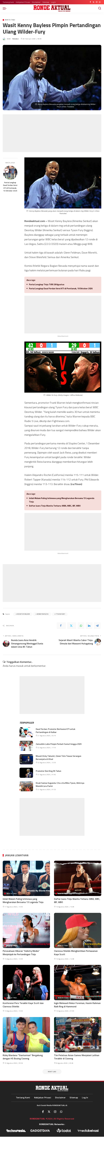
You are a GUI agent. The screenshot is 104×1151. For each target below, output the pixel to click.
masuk (19, 666)
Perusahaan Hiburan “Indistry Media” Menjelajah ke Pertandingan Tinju (21, 952)
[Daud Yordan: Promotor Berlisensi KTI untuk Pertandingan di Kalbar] (26, 732)
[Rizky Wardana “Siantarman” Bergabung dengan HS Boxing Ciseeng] (26, 1034)
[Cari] (99, 8)
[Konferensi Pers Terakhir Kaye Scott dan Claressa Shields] (26, 982)
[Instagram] (96, 2)
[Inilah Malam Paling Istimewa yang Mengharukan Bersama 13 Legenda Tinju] (26, 878)
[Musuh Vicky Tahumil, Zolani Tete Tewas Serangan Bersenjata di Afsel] (26, 759)
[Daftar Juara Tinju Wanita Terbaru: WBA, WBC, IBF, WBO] (77, 878)
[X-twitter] (49, 1111)
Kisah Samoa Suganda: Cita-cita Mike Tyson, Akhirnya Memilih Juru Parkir (60, 784)
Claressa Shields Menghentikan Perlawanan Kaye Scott (76, 952)
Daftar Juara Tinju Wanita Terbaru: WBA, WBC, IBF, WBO (55, 505)
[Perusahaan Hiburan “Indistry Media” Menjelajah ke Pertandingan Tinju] (26, 930)
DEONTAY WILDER (23, 614)
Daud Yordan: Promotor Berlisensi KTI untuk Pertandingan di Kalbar (55, 731)
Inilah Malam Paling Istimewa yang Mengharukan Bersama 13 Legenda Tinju (61, 500)
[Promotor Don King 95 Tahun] (26, 773)
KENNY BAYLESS (43, 614)
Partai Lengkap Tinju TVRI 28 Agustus (46, 284)
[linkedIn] (89, 625)
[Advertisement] (52, 133)
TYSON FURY (60, 614)
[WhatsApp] (99, 2)
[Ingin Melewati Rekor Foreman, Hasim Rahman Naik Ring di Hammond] (77, 982)
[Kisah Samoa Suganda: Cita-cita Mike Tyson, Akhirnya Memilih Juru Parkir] (26, 786)
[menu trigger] (5, 8)
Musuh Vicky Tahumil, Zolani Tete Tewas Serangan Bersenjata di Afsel (58, 757)
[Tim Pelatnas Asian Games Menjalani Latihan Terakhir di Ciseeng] (77, 1034)
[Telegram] (97, 625)
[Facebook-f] (43, 1111)
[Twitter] (93, 2)
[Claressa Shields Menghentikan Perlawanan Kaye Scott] (77, 930)
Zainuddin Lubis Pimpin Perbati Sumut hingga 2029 (58, 744)
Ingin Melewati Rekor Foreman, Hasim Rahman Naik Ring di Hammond (77, 1004)
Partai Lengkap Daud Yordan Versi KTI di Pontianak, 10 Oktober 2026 (10, 186)
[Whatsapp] (61, 1111)
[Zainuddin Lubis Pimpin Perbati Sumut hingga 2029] (26, 746)
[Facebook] (90, 2)
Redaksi (15, 39)
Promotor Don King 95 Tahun (48, 771)
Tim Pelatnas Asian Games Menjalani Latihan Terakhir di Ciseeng (76, 1057)
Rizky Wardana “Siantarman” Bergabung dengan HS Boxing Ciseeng (23, 1057)
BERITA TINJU (10, 20)
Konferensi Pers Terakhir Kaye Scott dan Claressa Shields (23, 1004)
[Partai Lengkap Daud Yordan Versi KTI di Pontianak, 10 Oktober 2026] (10, 173)
